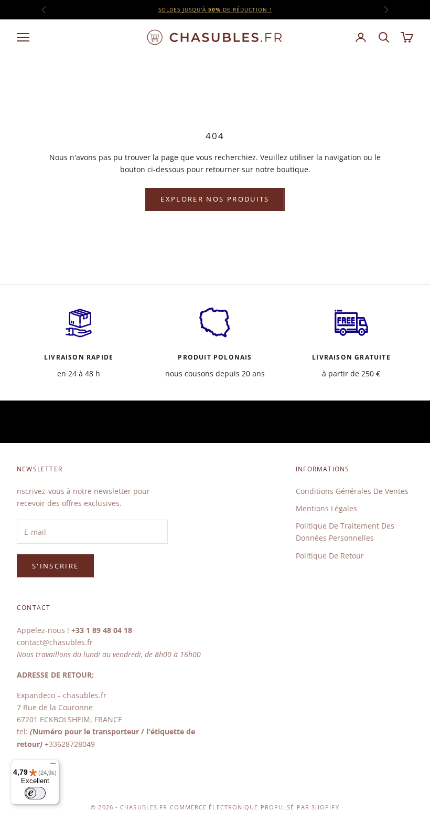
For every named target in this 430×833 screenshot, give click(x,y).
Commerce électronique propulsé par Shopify (254, 807)
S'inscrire (55, 566)
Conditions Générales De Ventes (352, 491)
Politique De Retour (330, 556)
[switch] (35, 793)
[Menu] (53, 766)
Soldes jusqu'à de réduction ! (215, 9)
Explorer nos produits (214, 199)
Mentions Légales (326, 508)
